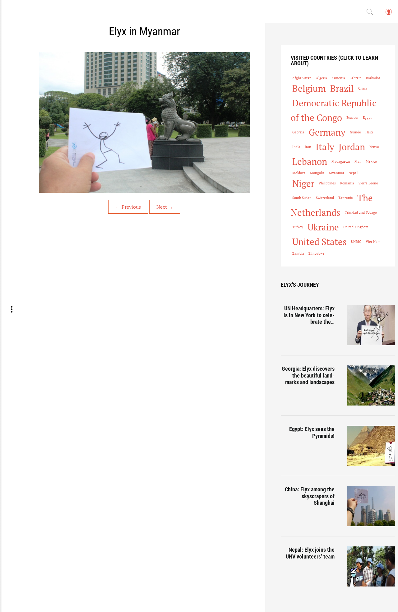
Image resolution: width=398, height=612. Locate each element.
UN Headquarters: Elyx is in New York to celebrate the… (309, 315)
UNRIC (356, 241)
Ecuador (352, 117)
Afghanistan (302, 78)
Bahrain (355, 78)
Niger (303, 183)
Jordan (352, 147)
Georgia (298, 132)
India (296, 147)
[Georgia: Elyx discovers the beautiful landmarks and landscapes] (371, 385)
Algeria (321, 78)
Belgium (309, 88)
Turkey (297, 227)
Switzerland (325, 198)
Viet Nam (373, 241)
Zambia (298, 253)
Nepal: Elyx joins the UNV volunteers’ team (310, 553)
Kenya (374, 147)
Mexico (371, 161)
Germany (327, 132)
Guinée (355, 132)
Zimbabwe (316, 253)
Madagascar (340, 161)
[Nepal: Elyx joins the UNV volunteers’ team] (371, 566)
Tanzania (345, 198)
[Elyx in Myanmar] (144, 122)
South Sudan (302, 198)
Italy (325, 147)
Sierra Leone (368, 183)
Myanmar (336, 173)
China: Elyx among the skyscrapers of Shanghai (310, 496)
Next (164, 206)
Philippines (327, 183)
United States (319, 242)
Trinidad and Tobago (361, 212)
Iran (308, 147)
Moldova (299, 173)
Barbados (373, 78)
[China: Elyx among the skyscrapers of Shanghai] (371, 506)
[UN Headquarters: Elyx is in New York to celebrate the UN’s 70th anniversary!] (371, 325)
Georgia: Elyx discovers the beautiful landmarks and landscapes (308, 375)
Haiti (369, 132)
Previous (128, 206)
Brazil (342, 88)
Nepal (353, 173)
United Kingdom (355, 227)
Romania (347, 183)
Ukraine (323, 227)
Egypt (367, 117)
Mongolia (317, 173)
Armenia (338, 78)
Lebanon (309, 161)
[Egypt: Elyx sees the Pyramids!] (371, 446)
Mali (357, 161)
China (362, 88)
